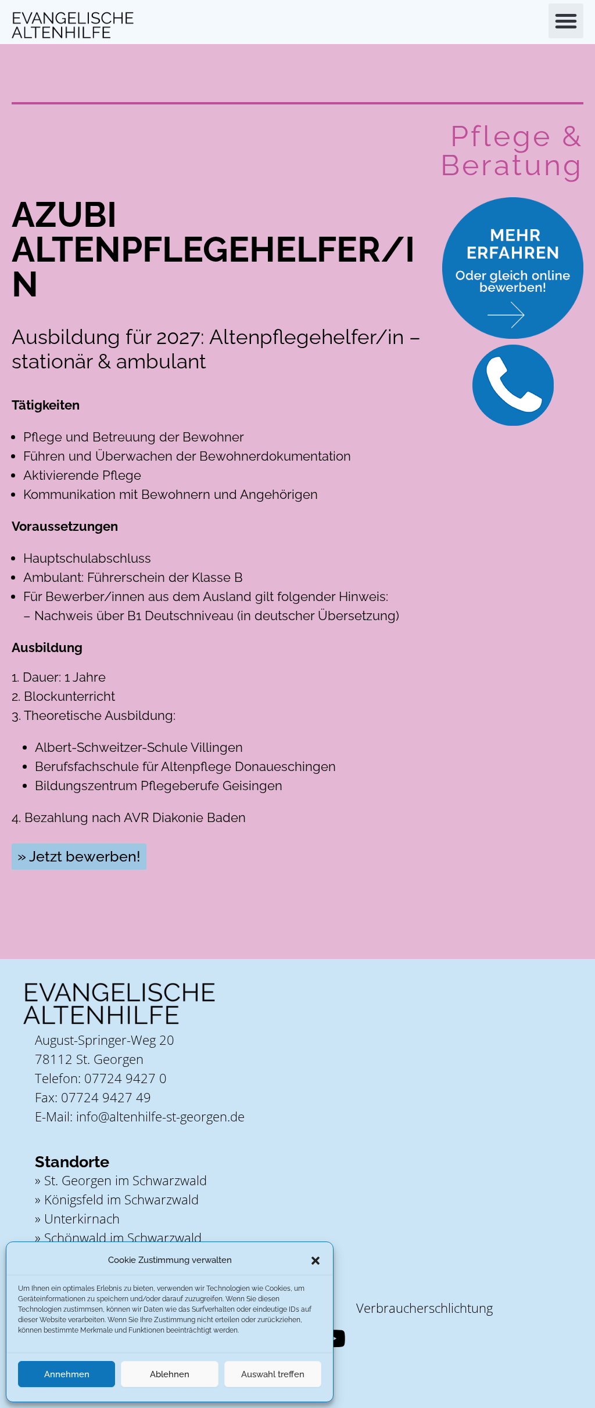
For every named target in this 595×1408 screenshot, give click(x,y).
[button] (315, 1260)
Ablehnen (169, 1374)
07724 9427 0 (125, 1078)
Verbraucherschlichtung (424, 1307)
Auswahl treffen (272, 1374)
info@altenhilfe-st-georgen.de (160, 1116)
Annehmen (66, 1374)
